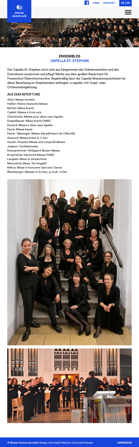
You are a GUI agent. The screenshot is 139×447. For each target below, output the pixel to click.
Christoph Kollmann (82, 443)
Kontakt (109, 3)
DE (122, 3)
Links (96, 3)
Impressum (124, 442)
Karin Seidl (54, 443)
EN (128, 3)
